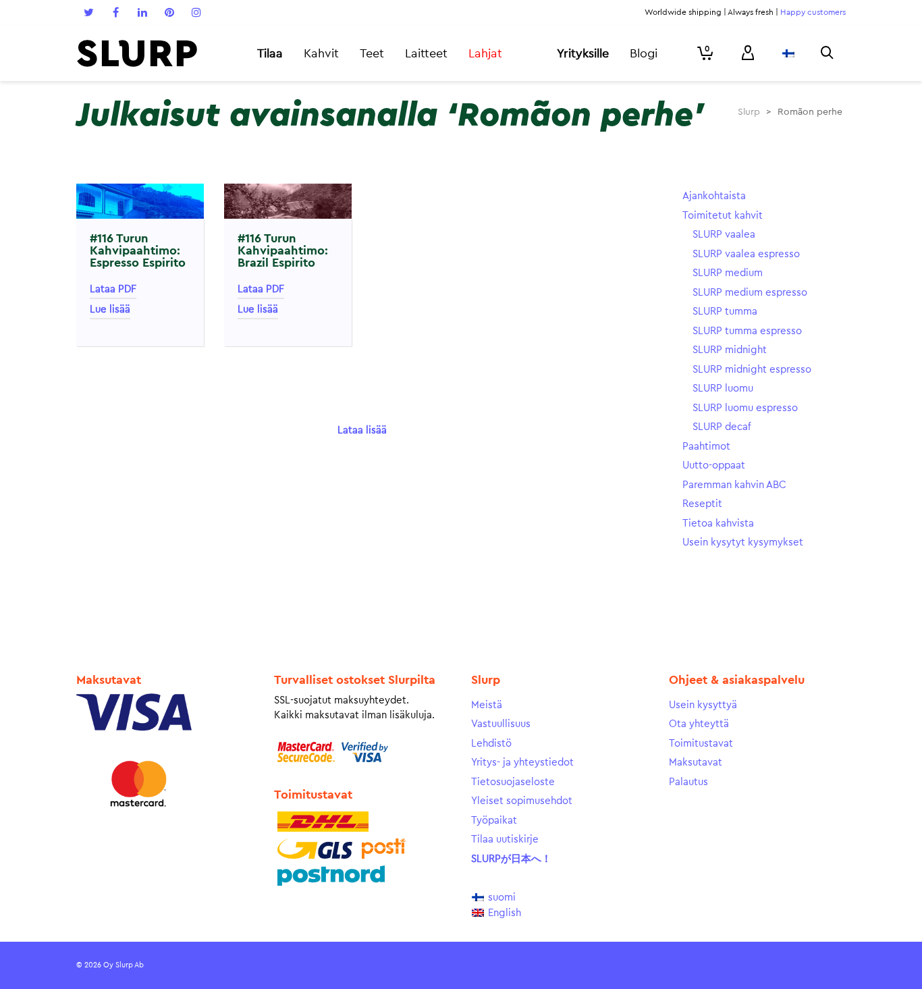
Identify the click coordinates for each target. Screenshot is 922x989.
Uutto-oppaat (713, 465)
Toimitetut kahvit (722, 216)
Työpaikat (494, 821)
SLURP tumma (725, 311)
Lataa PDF (113, 289)
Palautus (688, 782)
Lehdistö (491, 744)
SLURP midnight (730, 350)
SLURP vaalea (724, 235)
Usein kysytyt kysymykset (742, 542)
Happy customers (813, 12)
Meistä (486, 705)
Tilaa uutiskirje (505, 839)
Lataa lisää (362, 430)
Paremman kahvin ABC (734, 485)
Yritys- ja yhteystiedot (522, 762)
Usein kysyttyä (703, 705)
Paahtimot (706, 447)
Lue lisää (110, 309)
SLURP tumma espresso (747, 331)
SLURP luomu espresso (745, 408)
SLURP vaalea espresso (746, 254)
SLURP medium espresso (750, 293)
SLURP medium (728, 273)
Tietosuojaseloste (513, 782)
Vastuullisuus (501, 724)
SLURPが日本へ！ (511, 859)
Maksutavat (695, 762)
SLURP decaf (722, 427)
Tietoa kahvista (718, 523)
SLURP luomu (723, 388)
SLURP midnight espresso (752, 370)
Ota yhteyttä (699, 724)
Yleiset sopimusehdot (521, 801)
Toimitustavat (701, 744)
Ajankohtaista (714, 196)
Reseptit (702, 504)
